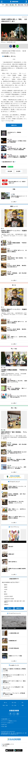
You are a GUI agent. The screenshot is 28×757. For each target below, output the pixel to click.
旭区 (5, 591)
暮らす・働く (20, 4)
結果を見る (19, 608)
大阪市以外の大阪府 (9, 598)
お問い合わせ (4, 724)
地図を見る (14, 125)
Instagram (17, 713)
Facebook (10, 713)
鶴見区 (5, 594)
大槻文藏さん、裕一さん (10, 56)
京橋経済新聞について (6, 719)
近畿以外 (6, 604)
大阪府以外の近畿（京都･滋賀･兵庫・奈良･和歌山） (14, 601)
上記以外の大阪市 (8, 596)
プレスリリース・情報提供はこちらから (9, 720)
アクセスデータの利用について (7, 722)
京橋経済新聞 (14, 2)
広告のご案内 (4, 726)
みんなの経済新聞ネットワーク (14, 739)
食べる (7, 4)
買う (16, 4)
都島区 (5, 584)
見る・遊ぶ (12, 4)
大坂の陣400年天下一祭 (8, 161)
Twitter (14, 713)
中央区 (5, 589)
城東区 (5, 587)
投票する (9, 608)
